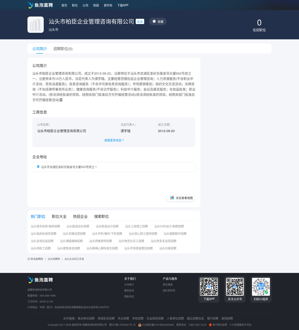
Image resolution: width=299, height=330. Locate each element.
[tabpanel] (114, 238)
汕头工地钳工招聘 (136, 226)
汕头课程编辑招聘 (71, 241)
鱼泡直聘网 (37, 258)
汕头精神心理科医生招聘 (102, 248)
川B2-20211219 (197, 324)
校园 (96, 5)
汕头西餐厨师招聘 (100, 241)
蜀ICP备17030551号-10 (122, 324)
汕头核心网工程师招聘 (143, 233)
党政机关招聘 (106, 318)
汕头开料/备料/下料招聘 (107, 233)
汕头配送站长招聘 (78, 226)
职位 (75, 5)
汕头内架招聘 (167, 248)
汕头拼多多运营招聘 (163, 241)
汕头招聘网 (54, 258)
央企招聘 (123, 318)
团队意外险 (169, 290)
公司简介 (129, 284)
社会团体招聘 (155, 318)
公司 (85, 5)
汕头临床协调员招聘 (43, 233)
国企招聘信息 (195, 318)
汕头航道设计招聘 (107, 226)
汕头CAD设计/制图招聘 (169, 226)
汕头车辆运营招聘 (74, 233)
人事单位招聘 (175, 318)
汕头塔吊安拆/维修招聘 (45, 226)
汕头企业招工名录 (74, 258)
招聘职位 (63, 48)
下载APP (122, 5)
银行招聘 (212, 318)
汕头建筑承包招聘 (68, 248)
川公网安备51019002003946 (158, 324)
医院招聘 (227, 318)
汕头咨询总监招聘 (42, 241)
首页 (64, 5)
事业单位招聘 (86, 318)
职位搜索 (168, 284)
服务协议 (129, 290)
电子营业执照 (219, 324)
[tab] (38, 216)
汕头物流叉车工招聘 (131, 241)
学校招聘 (138, 318)
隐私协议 (129, 296)
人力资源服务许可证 (240, 324)
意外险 (108, 5)
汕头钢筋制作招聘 (175, 233)
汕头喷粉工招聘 (41, 248)
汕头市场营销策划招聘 (138, 248)
